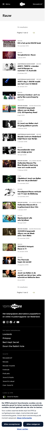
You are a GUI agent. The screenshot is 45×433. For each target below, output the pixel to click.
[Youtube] (18, 322)
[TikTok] (14, 322)
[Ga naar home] (22, 4)
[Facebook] (11, 322)
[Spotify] (4, 322)
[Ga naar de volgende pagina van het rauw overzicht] (34, 32)
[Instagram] (7, 322)
